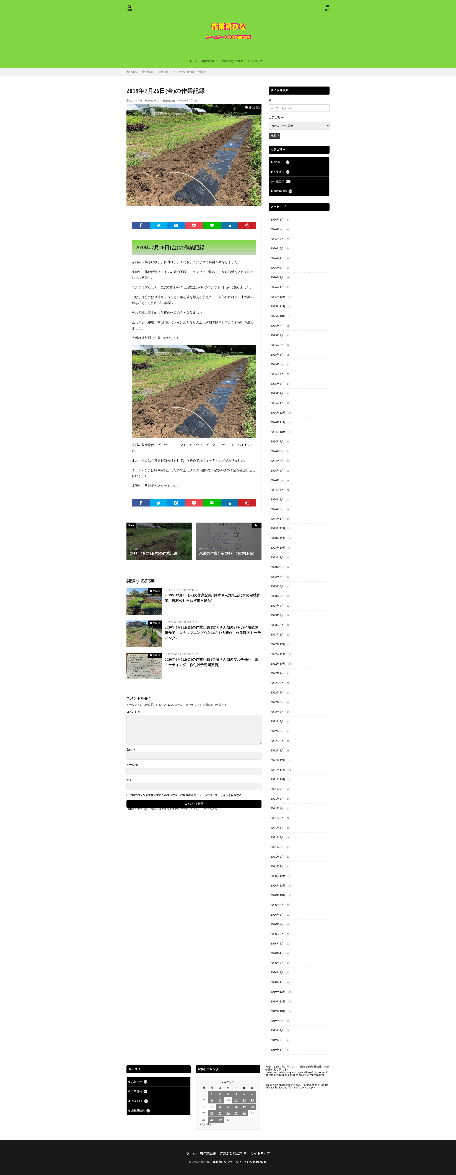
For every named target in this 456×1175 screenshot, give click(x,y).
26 (244, 1113)
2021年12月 (280, 760)
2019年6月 (279, 1049)
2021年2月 (279, 856)
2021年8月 (279, 798)
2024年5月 (279, 480)
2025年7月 (279, 344)
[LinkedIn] (230, 225)
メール (132, 764)
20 (252, 1106)
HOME (133, 71)
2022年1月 (279, 750)
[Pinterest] (247, 225)
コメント (133, 711)
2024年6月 (279, 470)
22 (211, 1113)
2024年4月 (279, 489)
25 (236, 1113)
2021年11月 (280, 769)
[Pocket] (194, 225)
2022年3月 (279, 731)
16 (220, 1106)
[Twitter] (158, 225)
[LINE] (212, 225)
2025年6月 (279, 354)
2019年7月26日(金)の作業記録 (189, 71)
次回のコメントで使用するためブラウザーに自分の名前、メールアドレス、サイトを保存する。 (186, 795)
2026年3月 (279, 267)
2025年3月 (279, 383)
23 (220, 1113)
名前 (130, 749)
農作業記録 (208, 61)
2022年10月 (280, 663)
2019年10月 (280, 1011)
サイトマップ (255, 61)
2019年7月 (279, 1040)
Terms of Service (298, 1087)
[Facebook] (141, 225)
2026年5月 (279, 248)
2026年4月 (279, 258)
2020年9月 (279, 904)
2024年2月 (279, 509)
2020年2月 (279, 972)
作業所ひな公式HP (232, 61)
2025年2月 (279, 393)
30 (220, 1119)
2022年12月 (280, 644)
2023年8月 (279, 567)
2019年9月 (279, 1020)
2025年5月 (279, 364)
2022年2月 (279, 740)
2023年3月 (279, 615)
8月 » (210, 1124)
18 (236, 1106)
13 (252, 1100)
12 (244, 1100)
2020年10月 (280, 895)
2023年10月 (280, 547)
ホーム (193, 61)
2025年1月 (279, 402)
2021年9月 (279, 789)
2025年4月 (279, 373)
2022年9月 (279, 673)
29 (211, 1119)
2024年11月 (280, 422)
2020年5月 (279, 943)
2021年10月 (280, 779)
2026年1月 (279, 286)
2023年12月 (280, 528)
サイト (130, 780)
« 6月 (203, 1124)
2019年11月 (280, 1001)
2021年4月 (279, 837)
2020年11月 (280, 885)
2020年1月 (279, 982)
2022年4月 (279, 721)
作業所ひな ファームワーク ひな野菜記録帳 (240, 1161)
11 (236, 1100)
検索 (273, 135)
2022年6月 (279, 702)
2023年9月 (279, 557)
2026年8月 (279, 219)
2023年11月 (280, 538)
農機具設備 (282, 191)
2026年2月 (279, 277)
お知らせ (281, 161)
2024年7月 (279, 460)
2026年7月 (279, 229)
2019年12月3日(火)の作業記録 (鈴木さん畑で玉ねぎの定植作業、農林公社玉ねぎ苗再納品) (212, 597)
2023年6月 (279, 586)
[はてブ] (176, 225)
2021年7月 (279, 808)
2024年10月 (280, 431)
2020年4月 (279, 953)
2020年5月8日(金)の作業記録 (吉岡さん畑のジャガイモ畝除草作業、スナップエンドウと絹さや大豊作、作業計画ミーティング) (213, 632)
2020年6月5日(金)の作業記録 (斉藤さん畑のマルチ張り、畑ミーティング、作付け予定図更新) (211, 662)
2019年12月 (280, 991)
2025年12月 (280, 296)
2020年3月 (279, 962)
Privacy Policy (274, 1087)
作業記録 (163, 71)
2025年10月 (280, 316)
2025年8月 (279, 335)
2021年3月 (279, 847)
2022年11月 (280, 653)
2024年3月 (279, 499)
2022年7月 (279, 692)
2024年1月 (279, 518)
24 (228, 1113)
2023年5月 (279, 595)
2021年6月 (279, 817)
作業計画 (156, 623)
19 (244, 1106)
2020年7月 (279, 924)
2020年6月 (279, 933)
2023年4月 (279, 605)
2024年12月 (280, 412)
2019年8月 (279, 1030)
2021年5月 (279, 827)
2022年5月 (279, 711)
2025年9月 (279, 325)
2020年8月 (279, 914)
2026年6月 (279, 238)
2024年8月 (279, 451)
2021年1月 (279, 866)
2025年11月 (280, 306)
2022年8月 (279, 682)
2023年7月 (279, 576)
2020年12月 (280, 875)
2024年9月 (279, 441)
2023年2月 (279, 624)
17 (228, 1106)
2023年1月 (279, 634)
